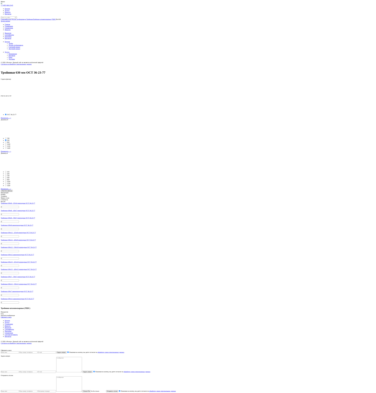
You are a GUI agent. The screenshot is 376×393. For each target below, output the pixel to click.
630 (8, 140)
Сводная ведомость (11, 334)
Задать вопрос (61, 352)
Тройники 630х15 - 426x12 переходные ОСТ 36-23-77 (19, 269)
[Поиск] (16, 17)
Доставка (12, 59)
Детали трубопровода (18, 19)
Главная (3, 19)
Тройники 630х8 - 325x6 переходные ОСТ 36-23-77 (18, 203)
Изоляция (12, 55)
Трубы (11, 43)
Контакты (8, 14)
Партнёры (8, 331)
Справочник (9, 333)
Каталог (7, 9)
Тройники (29, 19)
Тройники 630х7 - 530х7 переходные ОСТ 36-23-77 (18, 277)
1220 (8, 146)
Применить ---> (6, 118)
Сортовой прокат (14, 47)
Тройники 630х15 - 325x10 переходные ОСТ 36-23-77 (19, 262)
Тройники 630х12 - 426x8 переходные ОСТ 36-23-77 (18, 240)
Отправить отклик (112, 391)
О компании (9, 324)
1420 (8, 148)
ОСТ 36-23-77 (11, 114)
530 (8, 138)
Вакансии (8, 327)
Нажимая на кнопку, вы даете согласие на (96, 352)
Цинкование (13, 54)
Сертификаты (9, 329)
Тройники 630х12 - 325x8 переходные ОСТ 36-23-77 (18, 232)
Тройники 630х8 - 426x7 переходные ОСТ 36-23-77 (18, 210)
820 (8, 142)
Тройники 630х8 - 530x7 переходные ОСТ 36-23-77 (18, 218)
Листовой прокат (14, 49)
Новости (7, 12)
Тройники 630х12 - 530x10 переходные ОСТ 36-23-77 (19, 247)
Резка (10, 57)
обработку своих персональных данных (111, 352)
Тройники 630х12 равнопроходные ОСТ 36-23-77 (17, 255)
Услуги (7, 10)
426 (8, 174)
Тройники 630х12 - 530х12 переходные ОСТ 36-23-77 (19, 284)
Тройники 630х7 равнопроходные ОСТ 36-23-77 (17, 291)
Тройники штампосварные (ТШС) (44, 19)
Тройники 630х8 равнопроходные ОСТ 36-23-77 (17, 225)
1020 (8, 144)
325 (8, 172)
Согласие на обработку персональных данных (16, 64)
